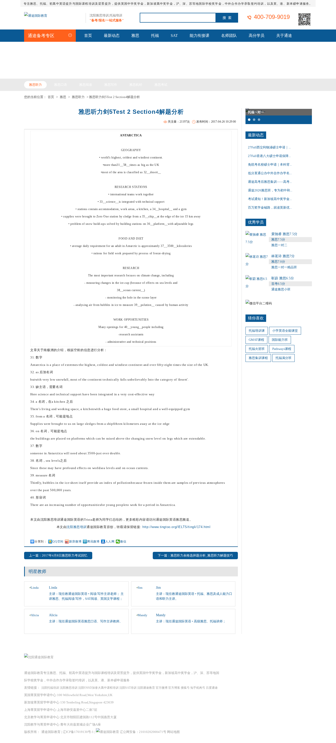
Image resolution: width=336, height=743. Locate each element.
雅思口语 (60, 84)
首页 (88, 35)
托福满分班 (283, 358)
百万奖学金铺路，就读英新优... (270, 207)
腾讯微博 (93, 541)
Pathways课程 (281, 349)
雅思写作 (110, 84)
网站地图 (173, 732)
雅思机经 (135, 84)
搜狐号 (185, 687)
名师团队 (229, 35)
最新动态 (112, 35)
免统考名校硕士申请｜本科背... (270, 164)
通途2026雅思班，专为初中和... (270, 190)
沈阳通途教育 (146, 687)
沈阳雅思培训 (76, 527)
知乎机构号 (197, 687)
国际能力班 (280, 340)
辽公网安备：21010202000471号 (143, 732)
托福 (155, 35)
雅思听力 (35, 84)
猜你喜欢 (256, 318)
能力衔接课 (199, 35)
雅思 (135, 35)
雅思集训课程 (258, 358)
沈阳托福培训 (50, 687)
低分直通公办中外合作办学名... (270, 173)
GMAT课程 (256, 340)
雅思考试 (160, 84)
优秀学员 (256, 222)
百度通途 (212, 687)
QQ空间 (57, 541)
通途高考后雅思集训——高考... (270, 182)
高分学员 (256, 35)
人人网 (110, 541)
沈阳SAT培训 (128, 687)
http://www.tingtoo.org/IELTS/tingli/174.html (176, 527)
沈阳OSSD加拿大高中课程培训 (98, 687)
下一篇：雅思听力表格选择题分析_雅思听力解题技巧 (195, 555)
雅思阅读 (85, 84)
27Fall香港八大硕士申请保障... (269, 156)
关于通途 (284, 35)
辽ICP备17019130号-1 (78, 732)
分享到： (40, 541)
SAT (174, 35)
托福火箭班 (257, 349)
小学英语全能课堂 (285, 330)
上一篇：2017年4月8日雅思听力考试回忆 (58, 555)
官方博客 (174, 687)
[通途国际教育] (35, 15)
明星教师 (37, 571)
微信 (123, 541)
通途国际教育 (51, 732)
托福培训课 (257, 330)
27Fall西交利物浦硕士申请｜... (269, 147)
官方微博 (162, 687)
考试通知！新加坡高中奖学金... (270, 199)
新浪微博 (75, 541)
